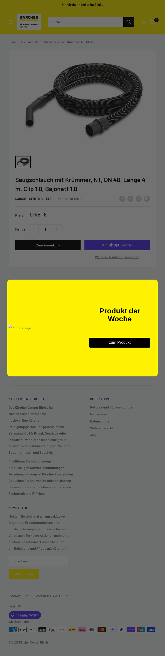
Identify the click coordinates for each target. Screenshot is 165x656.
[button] (152, 285)
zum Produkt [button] (120, 342)
